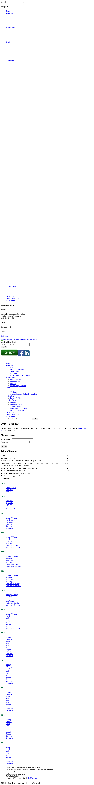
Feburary (9, 667)
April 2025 (9, 501)
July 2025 (9, 503)
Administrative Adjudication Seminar (23, 394)
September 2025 (11, 505)
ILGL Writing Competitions (20, 375)
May (7, 620)
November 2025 (11, 507)
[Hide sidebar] (23, 2)
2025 (3, 496)
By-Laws (13, 373)
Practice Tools (11, 286)
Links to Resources (17, 410)
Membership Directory (18, 386)
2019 (3, 609)
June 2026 (9, 492)
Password (4, 344)
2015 (3, 715)
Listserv (13, 402)
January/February (12, 518)
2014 (3, 742)
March (8, 616)
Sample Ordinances (17, 406)
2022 (3, 552)
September (9, 524)
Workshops (14, 392)
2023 (3, 533)
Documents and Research (19, 408)
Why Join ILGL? (16, 382)
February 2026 (11, 488)
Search (35, 419)
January (8, 637)
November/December (13, 547)
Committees (14, 371)
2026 (3, 483)
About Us (9, 13)
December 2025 (11, 509)
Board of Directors (17, 369)
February (9, 639)
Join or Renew (15, 380)
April (7, 618)
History (12, 367)
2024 (3, 513)
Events (8, 42)
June (7, 648)
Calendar (13, 390)
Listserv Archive (16, 404)
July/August (10, 543)
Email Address (6, 342)
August (8, 624)
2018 (3, 633)
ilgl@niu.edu (5, 336)
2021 (3, 571)
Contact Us (10, 296)
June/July (9, 622)
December (9, 528)
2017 (3, 660)
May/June (9, 522)
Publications (10, 60)
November (9, 526)
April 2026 (9, 490)
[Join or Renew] (9, 355)
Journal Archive (16, 398)
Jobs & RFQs (10, 301)
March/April (10, 520)
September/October (12, 545)
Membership (10, 28)
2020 (3, 590)
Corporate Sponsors (13, 298)
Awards (13, 384)
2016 (3, 688)
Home (8, 11)
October (8, 626)
